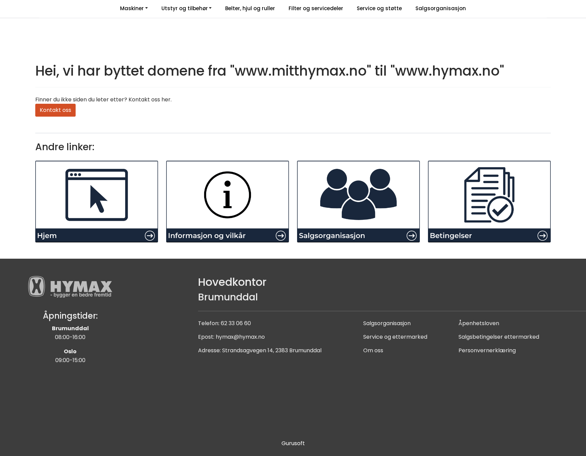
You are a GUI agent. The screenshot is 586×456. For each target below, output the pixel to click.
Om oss (373, 350)
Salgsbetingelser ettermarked (498, 337)
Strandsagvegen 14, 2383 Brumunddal (271, 350)
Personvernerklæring (487, 350)
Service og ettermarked (395, 337)
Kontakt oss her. (150, 99)
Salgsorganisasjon (387, 323)
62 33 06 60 (236, 323)
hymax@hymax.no (240, 337)
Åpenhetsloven (478, 323)
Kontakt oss (55, 110)
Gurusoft (293, 443)
